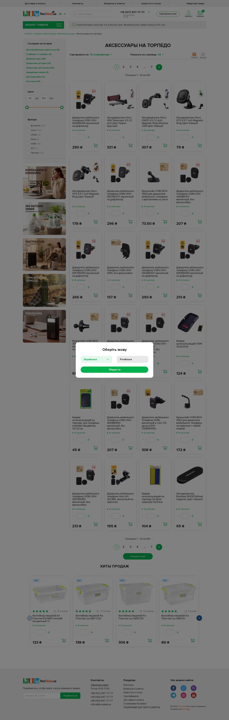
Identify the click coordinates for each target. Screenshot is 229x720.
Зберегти (114, 369)
